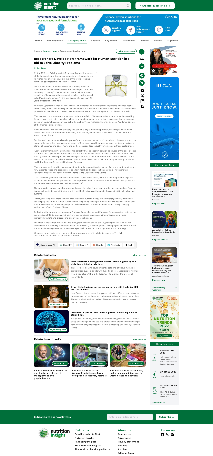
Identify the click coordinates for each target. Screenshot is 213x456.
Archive (122, 449)
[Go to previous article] (142, 76)
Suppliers (172, 40)
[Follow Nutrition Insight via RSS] (167, 436)
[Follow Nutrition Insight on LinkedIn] (162, 436)
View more (138, 255)
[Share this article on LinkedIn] (142, 102)
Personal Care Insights (88, 445)
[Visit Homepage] (47, 10)
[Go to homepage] (54, 437)
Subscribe (165, 417)
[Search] (128, 6)
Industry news (55, 40)
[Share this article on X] (142, 96)
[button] (65, 245)
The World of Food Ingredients (92, 449)
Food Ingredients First (87, 434)
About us (124, 430)
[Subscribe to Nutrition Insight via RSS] (142, 108)
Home (38, 40)
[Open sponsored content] (106, 35)
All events (157, 402)
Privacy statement (128, 441)
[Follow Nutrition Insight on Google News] (173, 436)
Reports (95, 40)
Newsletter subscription (153, 5)
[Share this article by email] (142, 91)
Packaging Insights (85, 441)
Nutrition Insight (84, 438)
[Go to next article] (142, 83)
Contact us (124, 434)
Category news (77, 40)
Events (158, 40)
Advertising (124, 438)
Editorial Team (126, 453)
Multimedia (129, 40)
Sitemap (122, 445)
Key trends (111, 40)
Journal (145, 40)
